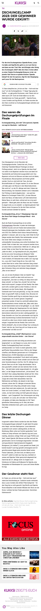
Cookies (34, 601)
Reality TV (17, 507)
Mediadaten (28, 599)
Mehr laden (21, 158)
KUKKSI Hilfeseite (25, 601)
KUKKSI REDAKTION (15, 26)
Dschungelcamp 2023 (10, 503)
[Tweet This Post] (18, 31)
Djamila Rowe (19, 501)
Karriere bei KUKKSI (11, 601)
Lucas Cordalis (7, 507)
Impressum (15, 596)
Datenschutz (21, 602)
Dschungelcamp (7, 225)
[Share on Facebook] (14, 31)
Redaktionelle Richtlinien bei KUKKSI (21, 598)
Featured (23, 503)
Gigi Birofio (32, 503)
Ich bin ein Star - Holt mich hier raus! (15, 505)
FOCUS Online (26, 606)
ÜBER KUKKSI (24, 596)
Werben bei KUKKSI (16, 599)
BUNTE (33, 606)
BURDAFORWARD (15, 606)
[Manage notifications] (4, 606)
